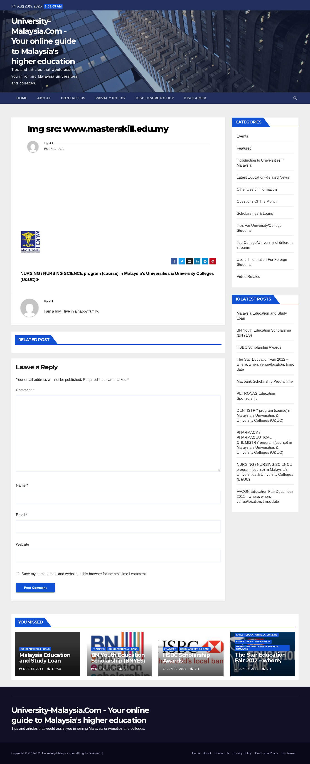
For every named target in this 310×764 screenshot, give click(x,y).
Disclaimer (195, 98)
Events (242, 136)
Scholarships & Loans (255, 213)
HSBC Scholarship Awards (259, 347)
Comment (25, 390)
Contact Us (73, 98)
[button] (295, 98)
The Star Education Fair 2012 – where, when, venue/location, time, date (265, 364)
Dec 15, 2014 (33, 668)
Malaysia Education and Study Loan (44, 658)
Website (22, 544)
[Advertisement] (118, 194)
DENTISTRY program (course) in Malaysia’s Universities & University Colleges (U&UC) (264, 415)
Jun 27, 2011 (248, 668)
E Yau (56, 668)
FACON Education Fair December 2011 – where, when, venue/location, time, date (265, 496)
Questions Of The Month (257, 201)
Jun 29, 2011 (176, 668)
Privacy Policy (111, 98)
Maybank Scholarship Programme (265, 381)
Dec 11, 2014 (105, 668)
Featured (244, 148)
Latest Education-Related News (263, 177)
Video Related (249, 276)
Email (21, 515)
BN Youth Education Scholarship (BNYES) (118, 658)
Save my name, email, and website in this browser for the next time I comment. (84, 574)
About (44, 98)
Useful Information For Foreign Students (257, 647)
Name (22, 485)
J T (51, 143)
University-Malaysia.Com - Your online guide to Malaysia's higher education (43, 41)
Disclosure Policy (155, 98)
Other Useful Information (257, 189)
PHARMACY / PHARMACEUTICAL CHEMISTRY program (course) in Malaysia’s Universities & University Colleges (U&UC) (264, 442)
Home (21, 98)
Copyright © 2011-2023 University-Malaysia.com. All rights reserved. (56, 753)
